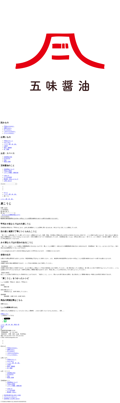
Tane (5, 160)
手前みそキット (8, 140)
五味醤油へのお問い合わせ (12, 398)
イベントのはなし (9, 133)
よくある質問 (8, 177)
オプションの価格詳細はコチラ (11, 214)
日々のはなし (8, 129)
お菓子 (6, 146)
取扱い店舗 (7, 161)
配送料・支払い (11, 392)
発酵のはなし (8, 128)
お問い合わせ (8, 180)
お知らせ (6, 175)
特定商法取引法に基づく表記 (12, 395)
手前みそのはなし (9, 126)
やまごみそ (7, 142)
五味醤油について (9, 169)
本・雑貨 (6, 149)
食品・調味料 (8, 147)
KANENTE (7, 158)
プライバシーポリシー (10, 397)
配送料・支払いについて (11, 179)
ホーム (6, 192)
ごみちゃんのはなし (10, 131)
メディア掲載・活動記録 (11, 172)
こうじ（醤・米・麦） (10, 144)
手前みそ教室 (8, 171)
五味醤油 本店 (8, 157)
